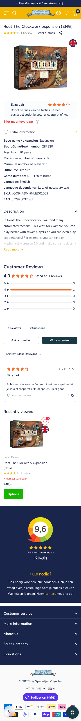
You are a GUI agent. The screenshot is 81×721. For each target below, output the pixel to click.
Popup (37, 121)
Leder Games (45, 33)
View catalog (6, 13)
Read (12, 249)
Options (13, 494)
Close (40, 613)
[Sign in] (58, 13)
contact (50, 594)
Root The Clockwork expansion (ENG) (25, 465)
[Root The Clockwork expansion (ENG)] (27, 434)
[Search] (14, 13)
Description (14, 210)
